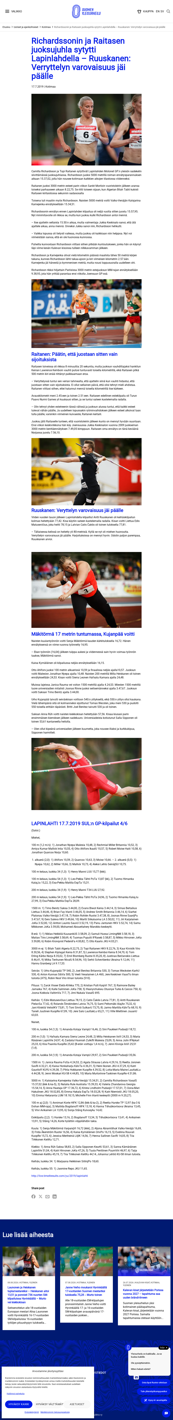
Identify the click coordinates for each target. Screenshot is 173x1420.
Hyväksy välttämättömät (48, 1404)
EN (157, 11)
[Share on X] (41, 1197)
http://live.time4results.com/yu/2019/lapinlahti (59, 1175)
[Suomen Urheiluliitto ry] (86, 11)
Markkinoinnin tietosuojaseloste (55, 1412)
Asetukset (77, 1404)
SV (162, 11)
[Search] (168, 11)
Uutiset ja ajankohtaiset (26, 27)
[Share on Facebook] (33, 1197)
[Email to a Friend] (47, 1197)
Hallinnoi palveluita (15, 1393)
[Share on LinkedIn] (55, 1197)
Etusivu (6, 27)
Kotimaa (46, 27)
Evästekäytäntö (32, 1412)
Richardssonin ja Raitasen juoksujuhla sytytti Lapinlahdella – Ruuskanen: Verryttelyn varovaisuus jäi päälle (109, 27)
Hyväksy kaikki (19, 1404)
